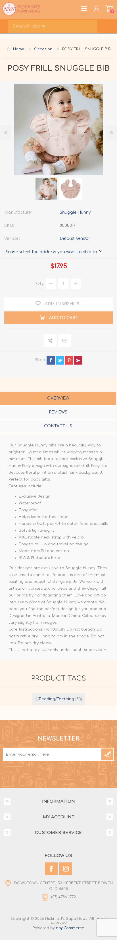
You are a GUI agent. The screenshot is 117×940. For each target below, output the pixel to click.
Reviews (58, 412)
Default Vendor (75, 238)
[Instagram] (65, 868)
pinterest (69, 360)
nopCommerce (70, 928)
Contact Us (58, 426)
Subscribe (107, 754)
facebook (51, 360)
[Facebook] (51, 868)
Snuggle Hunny (75, 212)
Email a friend (65, 341)
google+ (78, 360)
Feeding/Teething (56, 699)
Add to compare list (50, 341)
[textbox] (52, 26)
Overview (58, 398)
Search (108, 24)
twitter (60, 360)
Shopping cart (109, 8)
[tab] (58, 399)
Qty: (40, 284)
